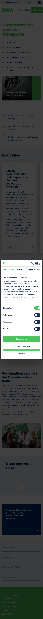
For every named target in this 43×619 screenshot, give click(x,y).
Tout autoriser (21, 339)
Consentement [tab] (8, 269)
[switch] (37, 315)
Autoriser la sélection (21, 346)
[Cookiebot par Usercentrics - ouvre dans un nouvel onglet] (30, 263)
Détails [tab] (20, 269)
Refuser (22, 354)
